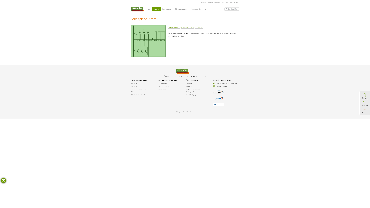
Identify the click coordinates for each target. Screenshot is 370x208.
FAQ (206, 9)
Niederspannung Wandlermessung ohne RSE (185, 27)
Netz (148, 9)
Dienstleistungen (181, 9)
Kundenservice (195, 9)
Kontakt (364, 98)
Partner (156, 9)
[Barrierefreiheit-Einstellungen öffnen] (3, 180)
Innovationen (167, 9)
